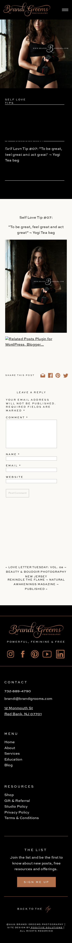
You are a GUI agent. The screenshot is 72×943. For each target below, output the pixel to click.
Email (13, 466)
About (9, 748)
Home (9, 742)
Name (13, 454)
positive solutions (46, 928)
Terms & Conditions (21, 818)
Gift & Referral (17, 801)
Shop (9, 795)
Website (14, 477)
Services (12, 754)
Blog (8, 765)
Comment (17, 417)
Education (13, 759)
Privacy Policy (17, 812)
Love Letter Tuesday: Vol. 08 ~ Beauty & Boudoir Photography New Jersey (36, 572)
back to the (30, 909)
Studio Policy (16, 806)
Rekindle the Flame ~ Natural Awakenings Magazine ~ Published (36, 584)
